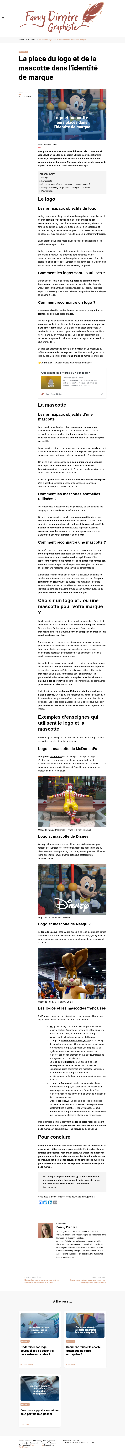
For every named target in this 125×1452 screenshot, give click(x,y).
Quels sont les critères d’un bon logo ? (73, 363)
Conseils (23, 51)
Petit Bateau (67, 1062)
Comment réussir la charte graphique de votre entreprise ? (83, 1350)
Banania (65, 1083)
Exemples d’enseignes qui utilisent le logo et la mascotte (65, 187)
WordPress (23, 1447)
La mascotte (46, 181)
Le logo (44, 177)
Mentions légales (70, 1440)
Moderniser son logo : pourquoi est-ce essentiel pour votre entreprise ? (37, 1350)
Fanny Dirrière (25, 92)
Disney (41, 844)
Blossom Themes (37, 1445)
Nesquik (54, 932)
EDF (67, 1101)
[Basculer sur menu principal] (3, 18)
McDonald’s (56, 756)
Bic (51, 1026)
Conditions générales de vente (80, 1442)
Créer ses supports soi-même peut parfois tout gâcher (40, 1411)
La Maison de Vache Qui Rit (75, 1040)
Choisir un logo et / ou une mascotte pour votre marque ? (65, 184)
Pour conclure (47, 191)
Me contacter (49, 1187)
